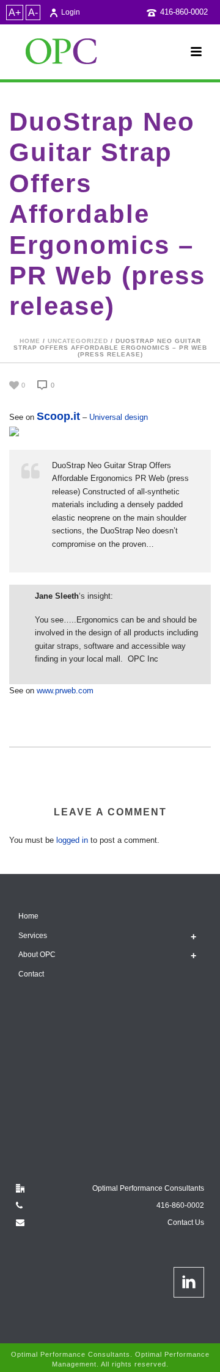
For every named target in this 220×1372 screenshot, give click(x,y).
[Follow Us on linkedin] (189, 1282)
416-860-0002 (184, 11)
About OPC (37, 954)
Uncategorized (78, 341)
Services (32, 935)
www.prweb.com (65, 690)
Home (30, 341)
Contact (31, 974)
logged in (72, 840)
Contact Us (185, 1222)
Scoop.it (58, 416)
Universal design (118, 417)
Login (70, 12)
